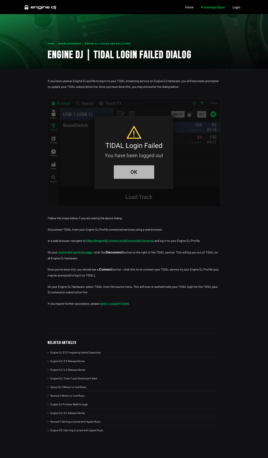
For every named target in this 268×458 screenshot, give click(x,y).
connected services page (75, 252)
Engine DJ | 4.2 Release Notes (67, 369)
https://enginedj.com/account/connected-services (120, 240)
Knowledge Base (213, 7)
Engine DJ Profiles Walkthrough (69, 404)
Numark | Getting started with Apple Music (75, 421)
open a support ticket (114, 303)
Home (189, 7)
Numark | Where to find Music (67, 395)
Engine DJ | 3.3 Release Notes (67, 361)
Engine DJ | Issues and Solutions (108, 43)
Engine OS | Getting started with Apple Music (76, 430)
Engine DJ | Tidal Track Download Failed (73, 378)
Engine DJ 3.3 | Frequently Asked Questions (75, 352)
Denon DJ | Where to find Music (68, 387)
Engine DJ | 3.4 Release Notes (67, 413)
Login (236, 7)
